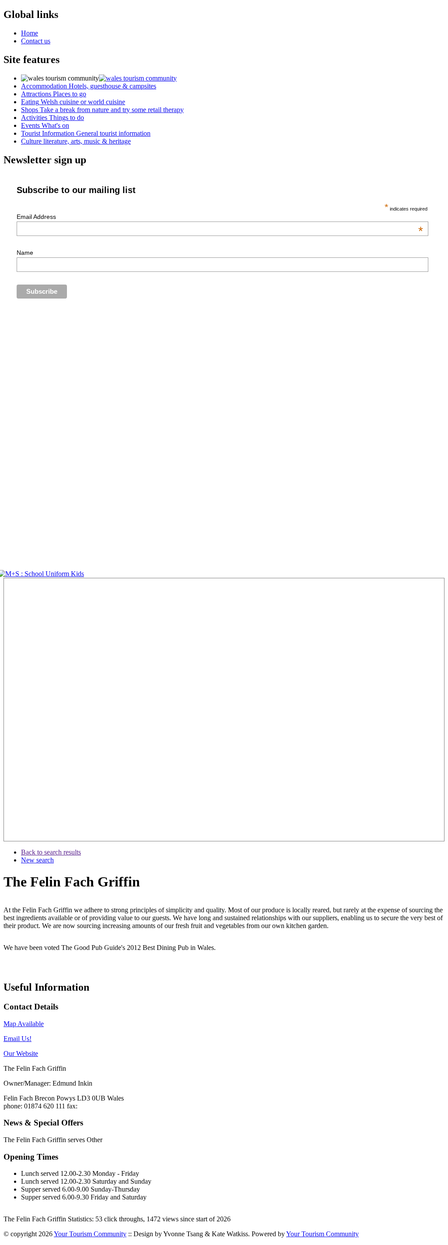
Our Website (21, 1053)
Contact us (35, 41)
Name (25, 252)
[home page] (138, 78)
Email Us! (18, 1038)
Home (29, 33)
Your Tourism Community (90, 1234)
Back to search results (51, 852)
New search (37, 860)
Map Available (24, 1023)
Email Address (220, 216)
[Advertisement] (30, 709)
